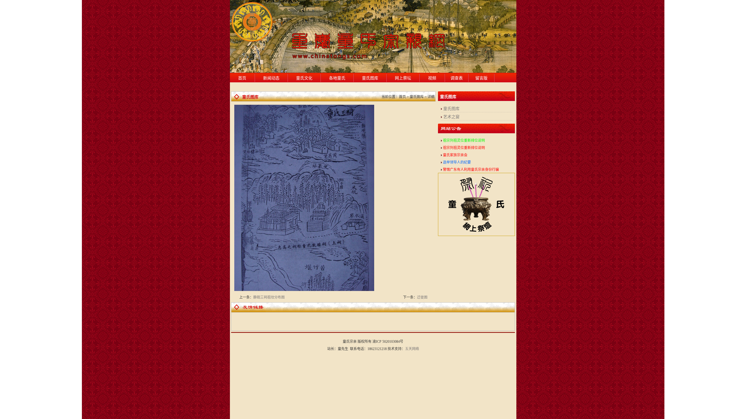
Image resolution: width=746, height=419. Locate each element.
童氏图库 (370, 78)
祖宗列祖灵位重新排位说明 (464, 141)
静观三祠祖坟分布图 (269, 297)
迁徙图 (422, 297)
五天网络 (412, 349)
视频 (432, 78)
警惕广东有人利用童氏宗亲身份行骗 (471, 170)
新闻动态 (271, 78)
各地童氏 (337, 78)
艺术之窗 (451, 117)
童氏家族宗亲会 (455, 155)
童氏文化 (304, 78)
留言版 (481, 78)
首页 (242, 78)
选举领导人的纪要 (457, 162)
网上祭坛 (403, 78)
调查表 (457, 78)
